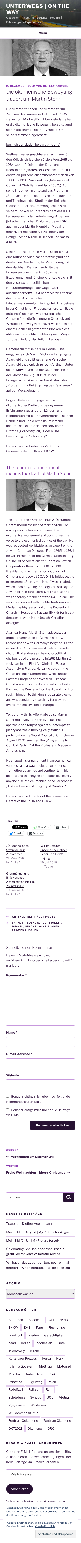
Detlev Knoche (55, 85)
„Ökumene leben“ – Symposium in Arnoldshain (19, 850)
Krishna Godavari (21, 1366)
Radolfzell (16, 1390)
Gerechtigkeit (49, 922)
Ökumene (35, 1428)
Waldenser (39, 1405)
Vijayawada (17, 1405)
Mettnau (45, 1366)
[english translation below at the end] (33, 145)
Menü (43, 33)
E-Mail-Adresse (19, 1054)
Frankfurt (15, 1335)
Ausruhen (16, 1320)
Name (11, 1033)
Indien (25, 1343)
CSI (51, 1320)
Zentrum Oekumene (23, 1421)
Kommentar (16, 975)
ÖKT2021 (15, 1428)
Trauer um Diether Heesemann (29, 1224)
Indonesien (44, 1343)
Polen (33, 930)
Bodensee (35, 1320)
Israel (17, 926)
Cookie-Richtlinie (45, 1526)
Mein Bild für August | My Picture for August (38, 1232)
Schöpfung (17, 1397)
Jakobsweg (17, 1351)
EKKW (13, 1327)
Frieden (28, 922)
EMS (27, 1327)
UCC (50, 1397)
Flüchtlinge (56, 1327)
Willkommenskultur (23, 1413)
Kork (59, 1358)
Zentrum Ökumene (57, 1421)
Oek (53, 1374)
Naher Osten (35, 1374)
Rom (49, 1390)
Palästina (15, 1382)
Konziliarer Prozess (23, 1358)
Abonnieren (19, 1489)
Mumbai (15, 1374)
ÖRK (50, 1428)
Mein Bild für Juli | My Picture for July (33, 1241)
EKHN (16, 922)
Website (12, 1075)
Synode (35, 1397)
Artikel (19, 916)
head (12, 1343)
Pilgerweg (34, 1382)
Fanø (39, 1327)
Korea (46, 1358)
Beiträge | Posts (41, 916)
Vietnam (65, 1397)
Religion (34, 1390)
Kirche (31, 926)
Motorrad (64, 1366)
